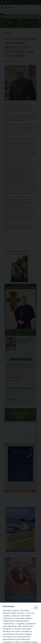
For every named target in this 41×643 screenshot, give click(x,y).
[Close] (35, 607)
